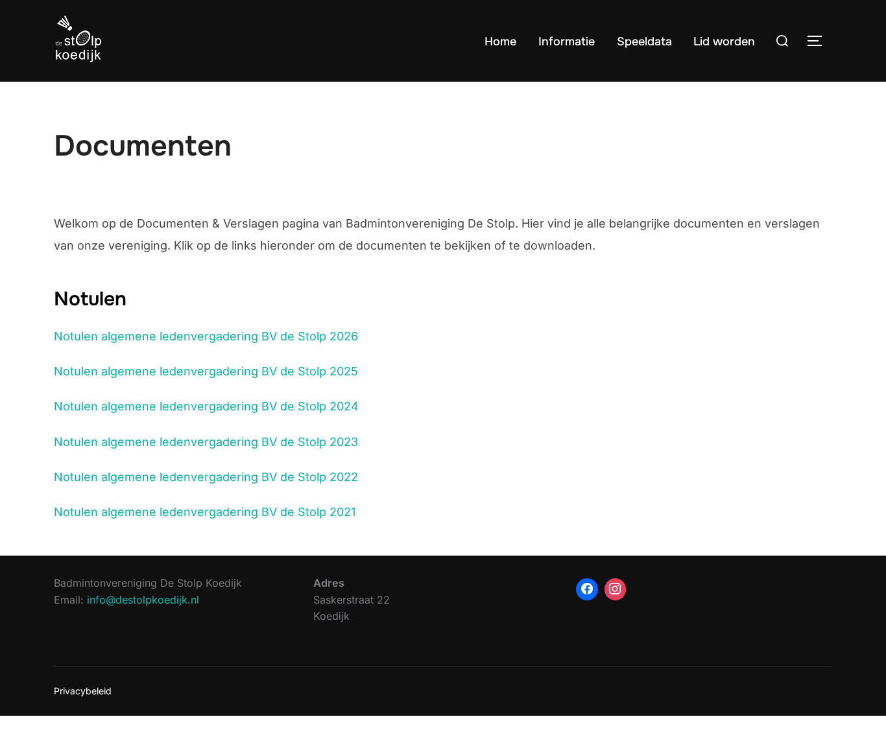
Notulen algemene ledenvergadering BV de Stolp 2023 (206, 442)
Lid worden (724, 41)
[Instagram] (615, 589)
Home (500, 41)
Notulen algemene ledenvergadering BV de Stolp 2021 (204, 512)
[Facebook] (587, 589)
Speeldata (644, 41)
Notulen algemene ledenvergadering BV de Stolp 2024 (206, 406)
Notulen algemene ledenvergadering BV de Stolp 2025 (206, 371)
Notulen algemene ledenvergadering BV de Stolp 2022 (206, 477)
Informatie (566, 41)
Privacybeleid (83, 690)
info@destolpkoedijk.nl (143, 599)
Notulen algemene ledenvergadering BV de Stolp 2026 (206, 336)
